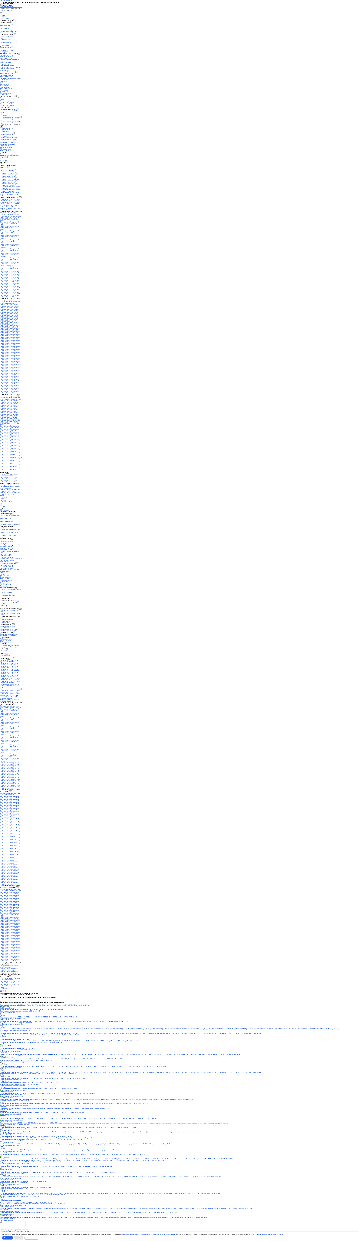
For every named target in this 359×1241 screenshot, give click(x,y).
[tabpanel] (179, 997)
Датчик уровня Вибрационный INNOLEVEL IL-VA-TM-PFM (10, 377)
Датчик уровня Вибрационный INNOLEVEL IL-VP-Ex (10, 453)
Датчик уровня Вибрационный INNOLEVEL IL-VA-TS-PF (10, 356)
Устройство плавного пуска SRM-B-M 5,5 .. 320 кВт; (159, 1217)
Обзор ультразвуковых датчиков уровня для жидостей (10, 487)
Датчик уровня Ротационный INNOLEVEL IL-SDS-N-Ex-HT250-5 (9, 246)
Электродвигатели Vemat (8, 139)
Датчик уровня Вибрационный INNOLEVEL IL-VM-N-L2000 (10, 435)
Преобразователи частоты (8, 36)
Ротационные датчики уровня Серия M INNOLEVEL (9, 181)
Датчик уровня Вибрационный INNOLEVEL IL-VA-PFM (10, 374)
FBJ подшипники (5, 149)
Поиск (19, 8)
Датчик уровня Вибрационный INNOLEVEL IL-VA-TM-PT (10, 350)
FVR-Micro (38, 1005)
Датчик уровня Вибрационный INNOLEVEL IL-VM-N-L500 (10, 441)
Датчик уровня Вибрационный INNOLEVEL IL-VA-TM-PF (10, 353)
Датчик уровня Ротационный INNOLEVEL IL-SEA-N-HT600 (10, 286)
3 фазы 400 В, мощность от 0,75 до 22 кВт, (82, 1154)
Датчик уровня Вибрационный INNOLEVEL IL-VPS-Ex (10, 450)
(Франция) (3, 1065)
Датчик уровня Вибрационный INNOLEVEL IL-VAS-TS (10, 365)
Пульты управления (6, 75)
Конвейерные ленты (6, 55)
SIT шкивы (3, 160)
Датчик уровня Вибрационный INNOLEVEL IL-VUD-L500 (10, 335)
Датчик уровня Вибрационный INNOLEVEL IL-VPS (10, 459)
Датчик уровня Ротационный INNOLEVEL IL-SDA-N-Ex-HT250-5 (9, 237)
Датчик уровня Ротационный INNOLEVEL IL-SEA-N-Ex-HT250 (9, 259)
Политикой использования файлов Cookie (135, 1234)
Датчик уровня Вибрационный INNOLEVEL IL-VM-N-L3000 (10, 432)
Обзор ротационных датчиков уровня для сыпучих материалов (10, 215)
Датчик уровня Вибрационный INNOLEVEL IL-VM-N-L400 (10, 444)
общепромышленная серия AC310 (121, 1154)
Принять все (7, 1238)
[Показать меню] (0, 503)
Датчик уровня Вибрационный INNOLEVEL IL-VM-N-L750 (10, 438)
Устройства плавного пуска (9, 1211)
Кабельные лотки (5, 27)
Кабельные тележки (6, 73)
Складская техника (6, 93)
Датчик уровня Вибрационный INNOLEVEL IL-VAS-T (10, 368)
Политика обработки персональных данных (7, 101)
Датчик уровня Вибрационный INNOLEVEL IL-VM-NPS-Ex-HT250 (10, 423)
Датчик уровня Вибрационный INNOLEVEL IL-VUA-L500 (10, 314)
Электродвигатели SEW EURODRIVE (7, 135)
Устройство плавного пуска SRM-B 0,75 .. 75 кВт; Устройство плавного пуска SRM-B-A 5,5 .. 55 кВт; (56, 1217)
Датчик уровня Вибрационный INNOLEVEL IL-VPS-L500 (10, 407)
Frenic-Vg (86, 1005)
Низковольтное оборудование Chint (9, 119)
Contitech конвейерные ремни (9, 154)
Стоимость (3, 497)
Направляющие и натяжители (9, 59)
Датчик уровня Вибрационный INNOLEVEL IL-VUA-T (10, 320)
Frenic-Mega (60, 1005)
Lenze (2, 1197)
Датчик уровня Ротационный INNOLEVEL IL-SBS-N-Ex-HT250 (9, 232)
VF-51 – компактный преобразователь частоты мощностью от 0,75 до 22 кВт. (28, 1202)
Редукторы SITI (5, 131)
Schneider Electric (6, 1063)
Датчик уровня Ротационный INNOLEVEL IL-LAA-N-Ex (9, 281)
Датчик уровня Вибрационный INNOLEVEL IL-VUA (10, 323)
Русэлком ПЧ (4, 115)
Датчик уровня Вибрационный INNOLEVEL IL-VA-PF (10, 344)
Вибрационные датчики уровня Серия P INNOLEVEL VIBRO (10, 190)
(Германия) (3, 1199)
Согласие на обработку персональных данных (7, 104)
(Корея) (2, 1015)
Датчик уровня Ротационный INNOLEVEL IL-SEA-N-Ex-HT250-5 (9, 255)
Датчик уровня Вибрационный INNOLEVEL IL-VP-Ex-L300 (10, 413)
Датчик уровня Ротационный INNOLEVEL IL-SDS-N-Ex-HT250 (9, 250)
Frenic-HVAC (69, 1005)
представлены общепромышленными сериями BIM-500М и (35, 1136)
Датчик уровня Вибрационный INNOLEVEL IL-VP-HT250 (10, 416)
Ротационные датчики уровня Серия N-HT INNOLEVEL (9, 175)
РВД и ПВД (3, 81)
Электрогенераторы (6, 50)
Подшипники (4, 45)
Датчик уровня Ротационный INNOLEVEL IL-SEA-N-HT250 (10, 292)
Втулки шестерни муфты (8, 44)
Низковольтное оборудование (9, 24)
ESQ (1, 1026)
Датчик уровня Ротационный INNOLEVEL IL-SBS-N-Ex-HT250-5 (9, 228)
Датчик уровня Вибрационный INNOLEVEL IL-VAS (10, 371)
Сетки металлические (7, 65)
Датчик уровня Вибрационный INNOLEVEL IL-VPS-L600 (10, 404)
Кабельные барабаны (6, 76)
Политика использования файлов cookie (10, 98)
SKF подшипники (6, 150)
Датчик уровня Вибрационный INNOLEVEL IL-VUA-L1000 (10, 311)
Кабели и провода (5, 25)
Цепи (1, 61)
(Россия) (2, 1027)
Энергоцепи (4, 91)
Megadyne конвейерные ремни (9, 155)
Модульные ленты (6, 58)
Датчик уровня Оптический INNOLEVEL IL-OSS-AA (9, 481)
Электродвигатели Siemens (8, 137)
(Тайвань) (3, 1047)
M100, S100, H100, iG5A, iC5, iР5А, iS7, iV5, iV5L (32, 1009)
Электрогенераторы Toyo (8, 144)
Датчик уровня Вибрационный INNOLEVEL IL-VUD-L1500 (10, 329)
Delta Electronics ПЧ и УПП (8, 111)
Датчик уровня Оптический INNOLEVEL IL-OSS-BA (9, 478)
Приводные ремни (6, 64)
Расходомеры (4, 90)
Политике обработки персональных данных (270, 1234)
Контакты (3, 500)
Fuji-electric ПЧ (4, 114)
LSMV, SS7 (20, 1011)
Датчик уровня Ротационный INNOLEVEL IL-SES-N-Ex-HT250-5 (9, 268)
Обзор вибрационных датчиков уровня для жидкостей (10, 302)
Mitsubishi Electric (6, 1169)
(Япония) (3, 1171)
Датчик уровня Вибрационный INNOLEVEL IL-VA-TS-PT (10, 347)
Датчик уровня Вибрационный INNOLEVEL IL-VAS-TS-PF (10, 362)
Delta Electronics (5, 1045)
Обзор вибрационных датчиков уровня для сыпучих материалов (10, 398)
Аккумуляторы (5, 52)
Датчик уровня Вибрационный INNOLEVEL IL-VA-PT (10, 391)
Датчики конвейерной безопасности (7, 69)
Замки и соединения (6, 56)
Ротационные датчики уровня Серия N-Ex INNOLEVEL (9, 172)
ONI (1, 1147)
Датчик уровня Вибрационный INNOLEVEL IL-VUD (10, 341)
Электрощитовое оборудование (10, 33)
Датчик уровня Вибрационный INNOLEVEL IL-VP (10, 462)
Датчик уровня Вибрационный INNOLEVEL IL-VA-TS (10, 383)
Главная (2, 15)
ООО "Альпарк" (5, 18)
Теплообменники (5, 85)
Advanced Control (6, 1130)
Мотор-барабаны (5, 62)
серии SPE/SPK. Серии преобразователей (114, 1123)
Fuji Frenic (3, 1106)
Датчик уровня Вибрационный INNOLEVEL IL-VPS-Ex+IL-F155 (11, 456)
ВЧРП (2, 1102)
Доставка (3, 498)
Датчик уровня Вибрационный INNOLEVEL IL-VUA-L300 (10, 317)
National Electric (5, 1190)
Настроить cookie (31, 1238)
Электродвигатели (6, 42)
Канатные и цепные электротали (10, 78)
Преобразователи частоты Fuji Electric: (13, 1005)
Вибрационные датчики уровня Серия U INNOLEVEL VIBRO (10, 199)
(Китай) (6, 1057)
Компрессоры (4, 87)
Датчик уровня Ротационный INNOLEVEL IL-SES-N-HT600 (10, 278)
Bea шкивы (3, 159)
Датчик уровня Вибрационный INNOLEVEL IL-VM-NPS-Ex (10, 426)
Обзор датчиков (5, 164)
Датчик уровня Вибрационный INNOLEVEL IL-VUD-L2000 (10, 326)
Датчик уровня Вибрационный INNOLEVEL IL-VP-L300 (10, 468)
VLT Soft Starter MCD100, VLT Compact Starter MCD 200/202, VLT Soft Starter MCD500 (40, 1074)
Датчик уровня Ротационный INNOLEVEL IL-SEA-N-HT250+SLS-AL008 (9, 264)
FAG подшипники (6, 147)
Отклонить (18, 1238)
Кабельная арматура (6, 30)
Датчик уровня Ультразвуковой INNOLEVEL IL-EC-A (10, 493)
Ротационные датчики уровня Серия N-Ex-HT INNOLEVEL (9, 178)
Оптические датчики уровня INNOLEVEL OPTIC (9, 205)
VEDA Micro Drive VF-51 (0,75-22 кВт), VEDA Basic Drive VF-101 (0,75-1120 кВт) (39, 1017)
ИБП (1, 49)
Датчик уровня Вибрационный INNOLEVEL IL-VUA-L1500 (10, 308)
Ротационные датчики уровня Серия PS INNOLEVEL (9, 184)
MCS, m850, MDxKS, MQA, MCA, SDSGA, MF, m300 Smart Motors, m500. (32, 1194)
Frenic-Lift (53, 1005)
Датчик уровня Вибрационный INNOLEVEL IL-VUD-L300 (10, 338)
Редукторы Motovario (6, 128)
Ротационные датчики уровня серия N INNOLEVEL (9, 169)
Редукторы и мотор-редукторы (10, 38)
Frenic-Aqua (78, 1005)
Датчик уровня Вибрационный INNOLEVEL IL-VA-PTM (10, 388)
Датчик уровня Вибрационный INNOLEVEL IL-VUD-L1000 (10, 332)
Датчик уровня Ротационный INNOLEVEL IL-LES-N (9, 283)
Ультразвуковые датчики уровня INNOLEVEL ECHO (10, 208)
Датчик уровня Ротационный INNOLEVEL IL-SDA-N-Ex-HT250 (9, 241)
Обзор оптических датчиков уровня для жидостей (9, 475)
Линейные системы (6, 39)
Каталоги (3, 495)
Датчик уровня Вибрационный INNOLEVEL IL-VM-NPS (10, 429)
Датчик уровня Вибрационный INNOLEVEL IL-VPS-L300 (10, 410)
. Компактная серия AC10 (34, 1154)
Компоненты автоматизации (9, 41)
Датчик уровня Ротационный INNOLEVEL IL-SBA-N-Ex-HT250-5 (9, 219)
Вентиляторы (4, 84)
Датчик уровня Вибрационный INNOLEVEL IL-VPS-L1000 (10, 401)
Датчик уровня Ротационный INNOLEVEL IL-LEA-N (9, 289)
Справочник (4, 94)
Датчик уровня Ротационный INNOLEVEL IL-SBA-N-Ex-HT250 (9, 223)
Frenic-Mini (30, 1005)
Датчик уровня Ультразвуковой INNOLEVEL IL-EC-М (10, 490)
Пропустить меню (6, 10)
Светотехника (4, 28)
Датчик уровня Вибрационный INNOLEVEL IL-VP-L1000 (10, 465)
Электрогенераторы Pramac (8, 142)
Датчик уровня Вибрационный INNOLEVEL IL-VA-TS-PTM (10, 380)
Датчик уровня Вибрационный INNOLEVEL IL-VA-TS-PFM (10, 359)
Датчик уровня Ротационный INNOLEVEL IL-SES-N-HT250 (10, 275)
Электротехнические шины (9, 31)
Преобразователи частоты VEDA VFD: (13, 1200)
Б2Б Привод (4, 1111)
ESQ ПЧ (2, 112)
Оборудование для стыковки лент (11, 67)
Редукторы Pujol (5, 129)
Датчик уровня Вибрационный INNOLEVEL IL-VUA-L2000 (10, 305)
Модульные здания (6, 88)
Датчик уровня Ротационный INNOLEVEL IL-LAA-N (9, 295)
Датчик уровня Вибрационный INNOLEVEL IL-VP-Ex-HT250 (10, 419)
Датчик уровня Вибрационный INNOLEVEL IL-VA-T (10, 386)
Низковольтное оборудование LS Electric (10, 122)
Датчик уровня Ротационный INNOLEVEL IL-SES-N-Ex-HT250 (11, 272)
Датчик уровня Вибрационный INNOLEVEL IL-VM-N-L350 (10, 447)
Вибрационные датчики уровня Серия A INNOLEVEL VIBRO (10, 202)
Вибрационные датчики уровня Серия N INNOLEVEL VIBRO (10, 187)
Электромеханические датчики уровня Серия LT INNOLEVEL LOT (10, 194)
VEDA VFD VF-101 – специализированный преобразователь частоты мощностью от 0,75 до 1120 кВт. (32, 1203)
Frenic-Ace (45, 1005)
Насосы (2, 82)
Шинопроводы (5, 79)
